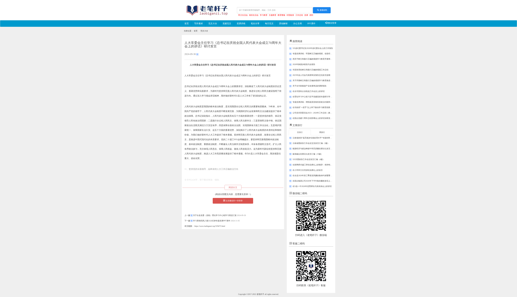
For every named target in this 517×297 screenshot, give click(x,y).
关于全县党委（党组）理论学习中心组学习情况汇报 (214, 215)
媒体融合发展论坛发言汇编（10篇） (308, 154)
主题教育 (272, 15)
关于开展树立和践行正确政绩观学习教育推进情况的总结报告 (318, 81)
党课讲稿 (241, 23)
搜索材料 (323, 10)
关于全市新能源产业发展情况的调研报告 (309, 86)
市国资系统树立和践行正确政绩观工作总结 (310, 70)
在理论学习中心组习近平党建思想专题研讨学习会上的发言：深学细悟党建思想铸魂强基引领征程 (333, 97)
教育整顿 (281, 15)
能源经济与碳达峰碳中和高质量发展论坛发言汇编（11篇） (317, 149)
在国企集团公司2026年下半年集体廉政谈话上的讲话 (314, 181)
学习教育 (263, 15)
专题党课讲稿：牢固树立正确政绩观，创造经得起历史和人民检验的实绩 (323, 54)
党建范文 (227, 23)
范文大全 (212, 23)
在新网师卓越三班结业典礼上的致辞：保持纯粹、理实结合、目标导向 (322, 165)
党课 (306, 15)
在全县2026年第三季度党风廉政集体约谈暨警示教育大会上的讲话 (320, 176)
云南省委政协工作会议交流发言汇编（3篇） (311, 143)
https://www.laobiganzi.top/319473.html (209, 226)
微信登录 (331, 23)
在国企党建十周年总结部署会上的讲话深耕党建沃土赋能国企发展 (320, 118)
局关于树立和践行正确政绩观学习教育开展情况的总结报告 (317, 59)
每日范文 (269, 23)
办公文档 (297, 23)
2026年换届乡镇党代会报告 (304, 64)
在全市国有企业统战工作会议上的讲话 (309, 91)
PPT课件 (311, 23)
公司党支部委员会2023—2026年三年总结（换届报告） (315, 113)
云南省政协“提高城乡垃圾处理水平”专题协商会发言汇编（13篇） (320, 138)
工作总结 (299, 15)
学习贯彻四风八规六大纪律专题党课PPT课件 (211, 221)
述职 (311, 15)
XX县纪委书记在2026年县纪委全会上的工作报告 (313, 48)
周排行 (322, 132)
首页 (186, 23)
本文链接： (189, 226)
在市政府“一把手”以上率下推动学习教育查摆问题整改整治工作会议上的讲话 (324, 107)
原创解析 (283, 23)
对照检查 (290, 15)
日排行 (300, 132)
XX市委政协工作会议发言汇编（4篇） (308, 159)
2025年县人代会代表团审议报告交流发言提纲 (311, 75)
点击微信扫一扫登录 (234, 201)
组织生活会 (253, 15)
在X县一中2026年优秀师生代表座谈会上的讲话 (312, 186)
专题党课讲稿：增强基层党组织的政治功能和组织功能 (315, 102)
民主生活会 (243, 15)
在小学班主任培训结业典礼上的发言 (308, 170)
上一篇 (187, 215)
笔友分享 (255, 23)
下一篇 (187, 221)
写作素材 (198, 23)
